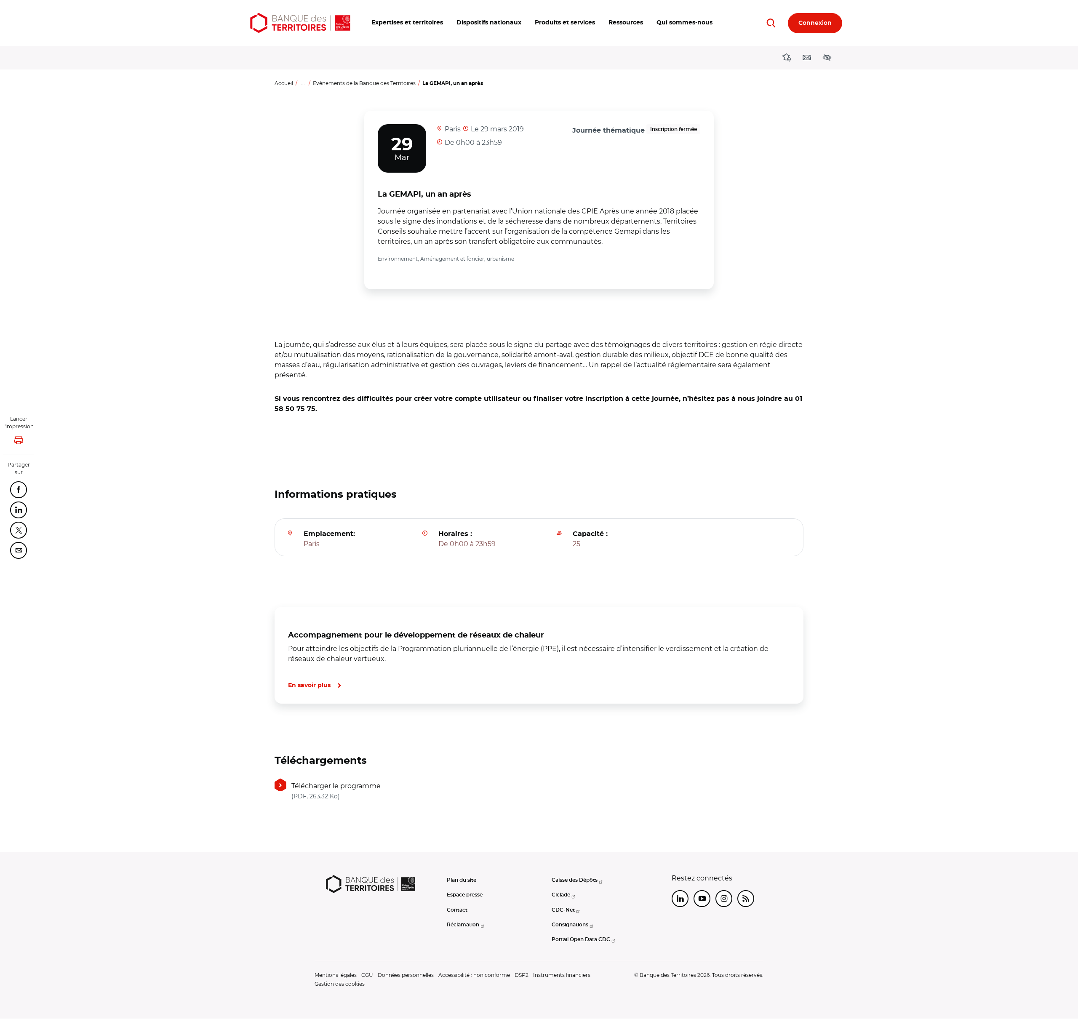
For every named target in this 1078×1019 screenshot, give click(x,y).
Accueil (284, 83)
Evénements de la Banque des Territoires (364, 83)
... (303, 83)
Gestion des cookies (340, 984)
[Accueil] (300, 23)
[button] (407, 23)
